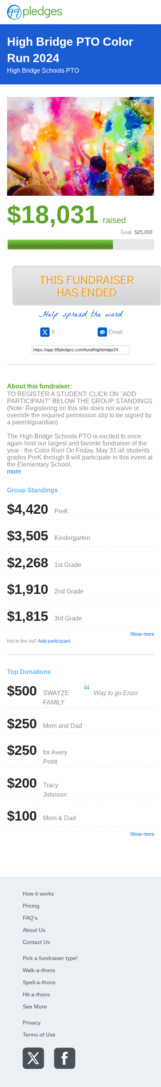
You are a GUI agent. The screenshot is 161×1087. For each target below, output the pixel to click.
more (14, 471)
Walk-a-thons (39, 970)
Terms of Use (39, 1035)
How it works (38, 893)
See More (35, 1006)
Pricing (31, 906)
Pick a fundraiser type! (50, 958)
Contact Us (36, 942)
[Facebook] (64, 1058)
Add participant (54, 641)
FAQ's (30, 918)
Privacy (32, 1022)
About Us (34, 930)
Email (114, 332)
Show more (142, 634)
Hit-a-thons (36, 994)
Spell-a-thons (39, 982)
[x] (33, 1058)
